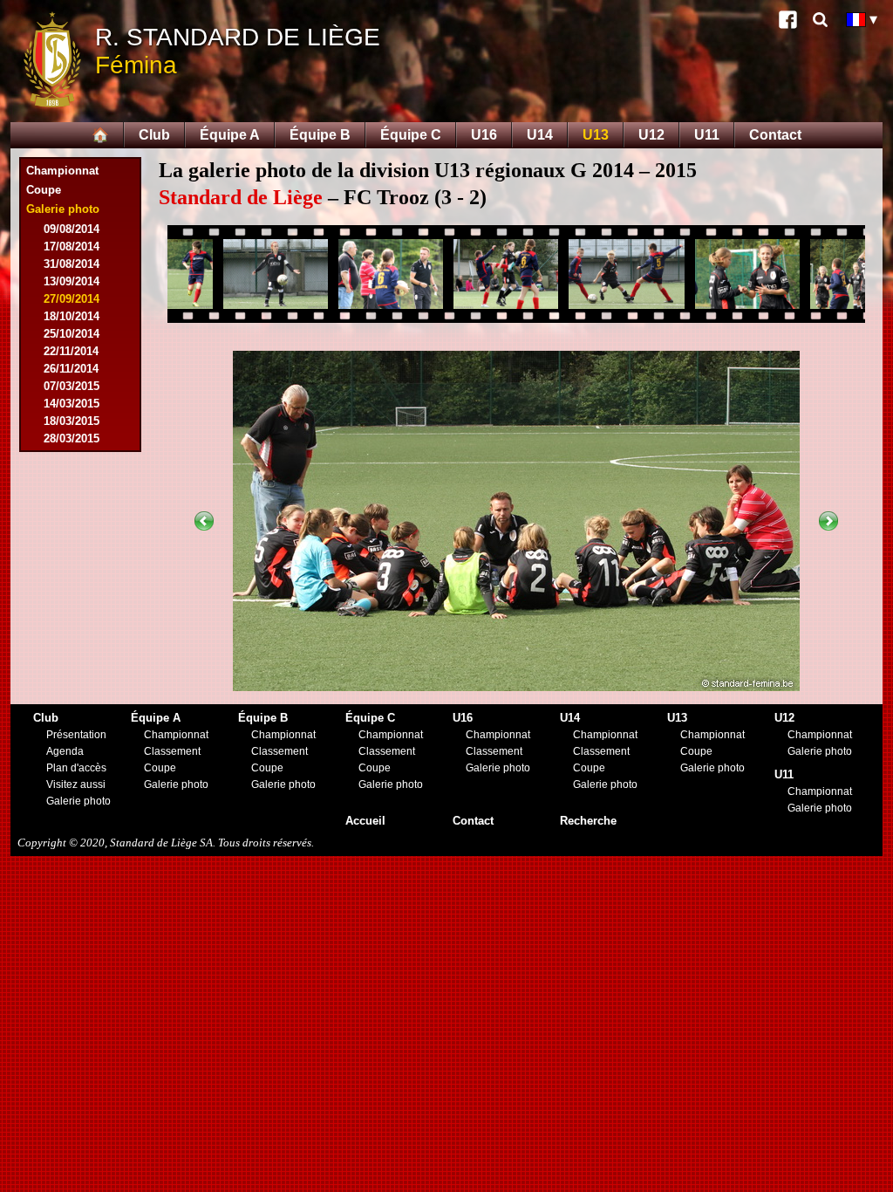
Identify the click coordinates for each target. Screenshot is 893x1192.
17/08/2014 (71, 246)
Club (154, 134)
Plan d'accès (76, 768)
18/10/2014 (71, 316)
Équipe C (410, 134)
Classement (172, 751)
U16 (484, 134)
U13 (596, 134)
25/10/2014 (71, 333)
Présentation (76, 735)
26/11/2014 (71, 368)
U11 (706, 134)
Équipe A (230, 134)
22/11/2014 (71, 351)
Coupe (43, 189)
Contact (775, 134)
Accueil (365, 820)
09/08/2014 (71, 229)
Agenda (65, 751)
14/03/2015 (71, 403)
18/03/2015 (71, 421)
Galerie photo (78, 801)
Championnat (62, 170)
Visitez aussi (76, 784)
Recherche (588, 820)
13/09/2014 (71, 281)
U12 (651, 134)
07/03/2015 (71, 386)
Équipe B (320, 134)
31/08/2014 (71, 264)
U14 (540, 134)
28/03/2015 (71, 438)
